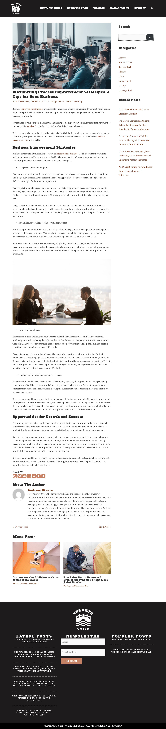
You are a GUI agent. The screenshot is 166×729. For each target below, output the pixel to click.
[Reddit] (24, 476)
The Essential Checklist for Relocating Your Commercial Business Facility (34, 712)
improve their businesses (68, 153)
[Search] (149, 37)
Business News (125, 62)
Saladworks (32, 126)
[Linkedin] (29, 476)
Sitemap (117, 725)
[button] (152, 8)
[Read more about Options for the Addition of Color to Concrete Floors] (36, 558)
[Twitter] (19, 476)
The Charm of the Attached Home (132, 639)
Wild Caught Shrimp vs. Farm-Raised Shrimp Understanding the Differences (135, 171)
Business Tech (124, 67)
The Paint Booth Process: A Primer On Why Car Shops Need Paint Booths (85, 580)
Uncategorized (54, 101)
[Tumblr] (38, 476)
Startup (122, 85)
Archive (122, 57)
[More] (43, 476)
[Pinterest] (34, 476)
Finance (122, 71)
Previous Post (20, 526)
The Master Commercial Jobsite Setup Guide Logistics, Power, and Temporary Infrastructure (133, 140)
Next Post (105, 526)
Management (124, 81)
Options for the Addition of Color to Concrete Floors (36, 579)
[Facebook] (15, 476)
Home (121, 76)
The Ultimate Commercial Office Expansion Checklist (34, 640)
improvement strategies (32, 108)
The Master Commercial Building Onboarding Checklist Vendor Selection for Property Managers (133, 124)
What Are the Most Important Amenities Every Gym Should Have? (132, 651)
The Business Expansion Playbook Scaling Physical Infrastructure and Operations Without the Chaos (134, 155)
